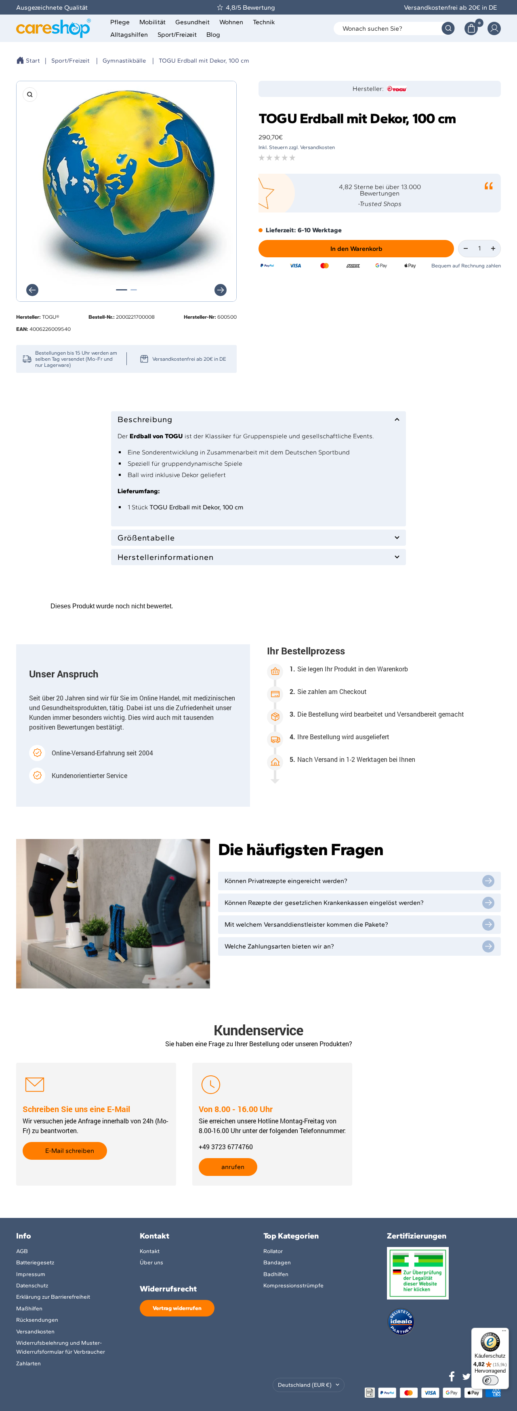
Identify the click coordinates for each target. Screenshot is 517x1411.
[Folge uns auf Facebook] (452, 1376)
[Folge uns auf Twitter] (466, 1376)
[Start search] (448, 28)
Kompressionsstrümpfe (293, 1285)
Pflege (120, 22)
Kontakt (150, 1251)
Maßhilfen (29, 1308)
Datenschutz (32, 1285)
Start (33, 60)
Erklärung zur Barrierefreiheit (53, 1296)
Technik (264, 22)
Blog (213, 34)
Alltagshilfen (129, 34)
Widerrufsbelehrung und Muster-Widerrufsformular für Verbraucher (60, 1347)
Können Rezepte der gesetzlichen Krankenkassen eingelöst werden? (324, 902)
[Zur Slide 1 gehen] (121, 289)
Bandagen (277, 1262)
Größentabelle (146, 538)
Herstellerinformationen (166, 557)
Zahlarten (28, 1363)
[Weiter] (220, 290)
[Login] (494, 28)
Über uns (151, 1262)
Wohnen (231, 22)
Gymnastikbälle (124, 60)
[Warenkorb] (471, 28)
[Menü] (504, 1332)
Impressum (30, 1274)
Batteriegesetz (35, 1262)
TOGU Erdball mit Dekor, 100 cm (204, 60)
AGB (22, 1251)
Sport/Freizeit (177, 34)
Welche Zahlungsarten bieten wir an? (279, 946)
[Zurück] (32, 290)
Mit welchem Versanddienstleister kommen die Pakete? (306, 924)
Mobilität (152, 22)
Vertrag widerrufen (177, 1308)
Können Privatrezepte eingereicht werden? (286, 881)
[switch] (490, 1380)
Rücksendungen (37, 1319)
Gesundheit (192, 22)
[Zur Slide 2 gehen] (133, 289)
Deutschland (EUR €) (305, 1385)
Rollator (273, 1251)
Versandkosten (35, 1331)
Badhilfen (275, 1274)
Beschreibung (145, 419)
